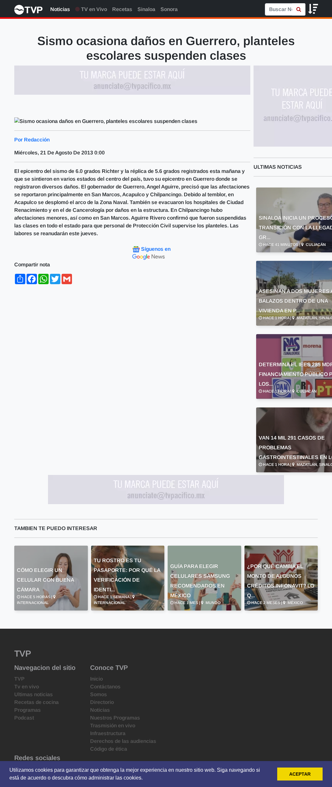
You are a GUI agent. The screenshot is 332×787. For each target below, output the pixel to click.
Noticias (60, 9)
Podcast (24, 717)
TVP (19, 679)
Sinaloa (146, 9)
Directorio (102, 702)
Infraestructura (107, 733)
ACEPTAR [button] (300, 774)
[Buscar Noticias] (298, 9)
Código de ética (108, 749)
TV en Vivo (93, 9)
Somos (98, 694)
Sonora (169, 9)
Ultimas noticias (33, 694)
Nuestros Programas (115, 717)
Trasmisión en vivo (112, 725)
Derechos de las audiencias (123, 741)
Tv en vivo (26, 686)
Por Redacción (32, 139)
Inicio (96, 679)
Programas (27, 710)
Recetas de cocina (36, 702)
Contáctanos (105, 686)
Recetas (122, 9)
